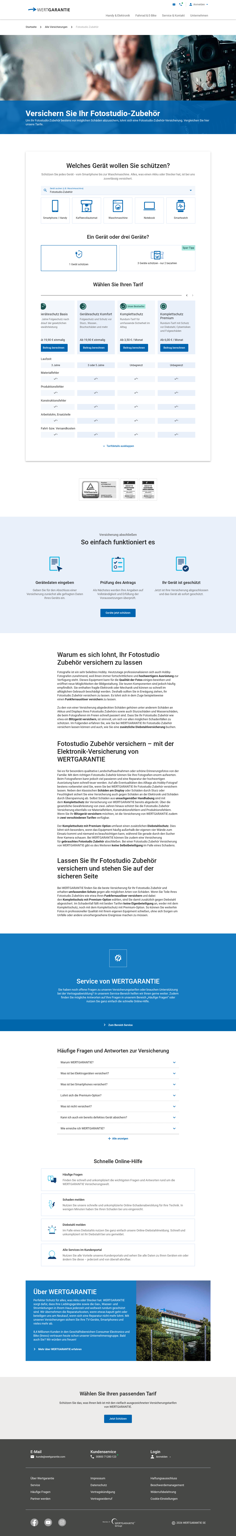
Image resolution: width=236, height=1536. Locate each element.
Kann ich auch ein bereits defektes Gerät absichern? (94, 1117)
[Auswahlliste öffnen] (190, 190)
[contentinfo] (189, 1524)
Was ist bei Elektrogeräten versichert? (85, 1073)
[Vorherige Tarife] (186, 295)
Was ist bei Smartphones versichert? (84, 1084)
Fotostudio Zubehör (87, 26)
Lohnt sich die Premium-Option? (81, 1095)
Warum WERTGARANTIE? (77, 1062)
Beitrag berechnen (53, 347)
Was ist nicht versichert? (76, 1106)
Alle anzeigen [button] (120, 1138)
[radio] (55, 210)
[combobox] (118, 190)
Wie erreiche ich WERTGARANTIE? (83, 1128)
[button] (198, 4)
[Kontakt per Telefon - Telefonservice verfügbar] (180, 4)
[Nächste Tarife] (192, 295)
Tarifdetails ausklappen (120, 446)
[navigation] (118, 1453)
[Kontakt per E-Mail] (174, 4)
